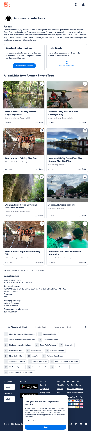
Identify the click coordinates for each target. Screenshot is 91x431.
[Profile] (83, 5)
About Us (60, 385)
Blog (58, 393)
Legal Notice (44, 389)
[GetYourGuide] (7, 4)
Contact (43, 385)
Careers (60, 389)
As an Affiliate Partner (75, 393)
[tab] (17, 327)
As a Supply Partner (74, 385)
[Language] (76, 4)
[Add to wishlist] (42, 84)
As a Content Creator (75, 389)
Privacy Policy (45, 393)
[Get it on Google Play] (29, 387)
